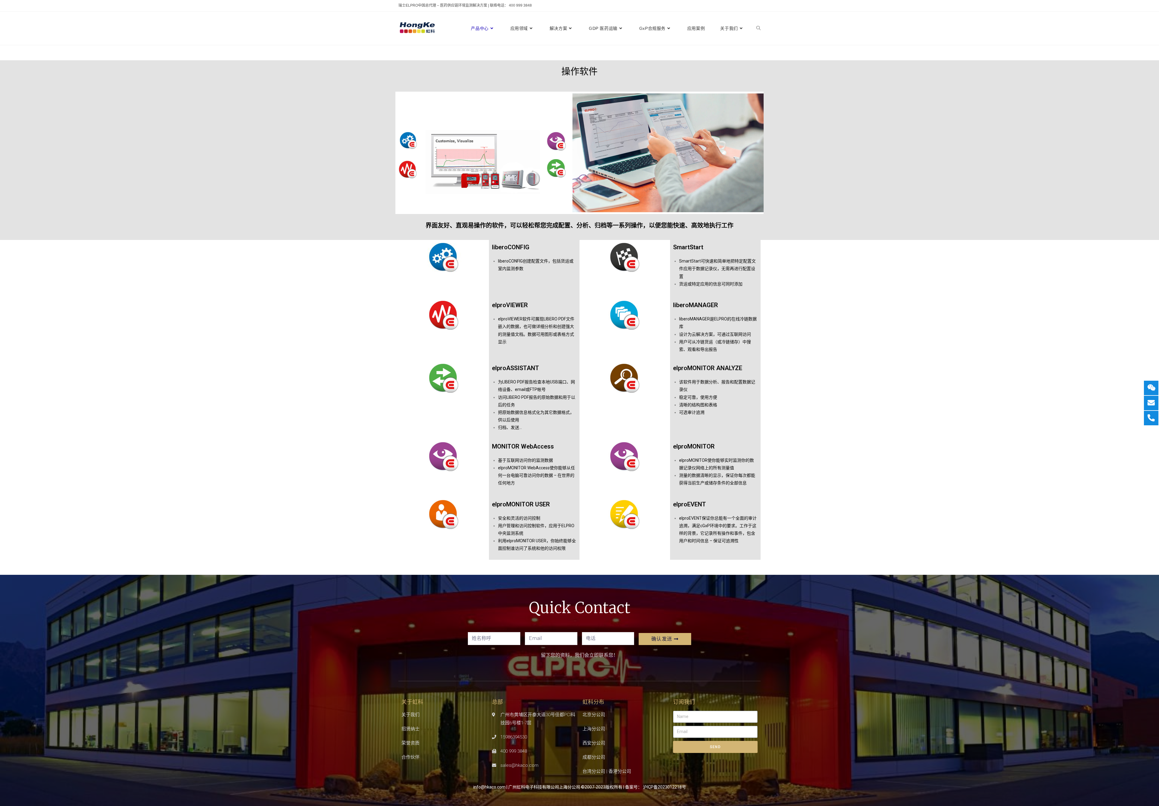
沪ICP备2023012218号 (664, 787)
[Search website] (758, 28)
